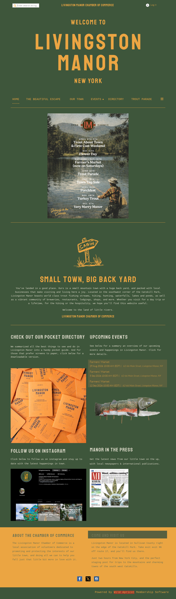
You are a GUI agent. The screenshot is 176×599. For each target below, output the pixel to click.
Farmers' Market (99, 361)
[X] (88, 578)
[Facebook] (79, 578)
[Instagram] (96, 578)
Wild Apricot (124, 592)
